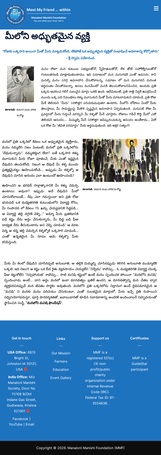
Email (30, 424)
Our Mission (61, 353)
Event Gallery (60, 378)
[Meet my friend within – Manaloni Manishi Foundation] (39, 14)
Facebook (21, 419)
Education (61, 369)
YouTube (15, 424)
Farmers (61, 361)
